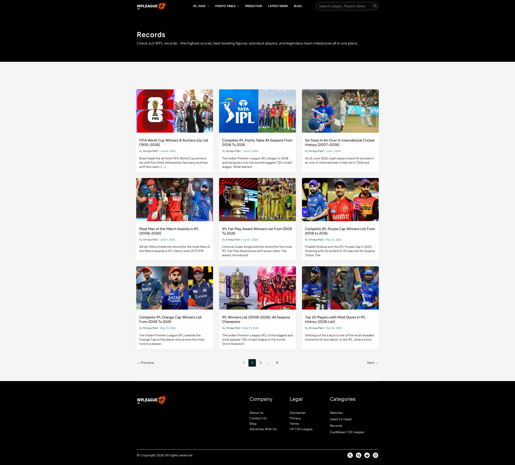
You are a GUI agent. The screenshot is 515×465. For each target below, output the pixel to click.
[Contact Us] (258, 418)
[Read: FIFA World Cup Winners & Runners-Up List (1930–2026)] (174, 110)
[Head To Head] (340, 419)
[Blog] (252, 423)
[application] (207, 6)
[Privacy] (295, 418)
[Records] (336, 425)
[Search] (375, 6)
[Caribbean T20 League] (347, 432)
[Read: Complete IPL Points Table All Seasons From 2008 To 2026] (257, 110)
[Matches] (336, 412)
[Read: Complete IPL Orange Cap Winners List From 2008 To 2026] (174, 287)
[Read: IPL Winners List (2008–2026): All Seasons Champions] (257, 287)
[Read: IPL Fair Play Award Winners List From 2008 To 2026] (257, 199)
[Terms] (294, 423)
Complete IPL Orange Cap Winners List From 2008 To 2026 (170, 319)
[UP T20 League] (301, 429)
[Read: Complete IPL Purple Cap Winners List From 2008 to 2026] (340, 199)
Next (372, 363)
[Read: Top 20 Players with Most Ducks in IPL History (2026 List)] (340, 287)
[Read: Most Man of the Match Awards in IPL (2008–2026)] (174, 199)
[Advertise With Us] (263, 429)
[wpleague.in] (152, 5)
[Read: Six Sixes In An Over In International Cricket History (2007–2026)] (340, 110)
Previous (145, 363)
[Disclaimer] (298, 412)
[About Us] (256, 412)
